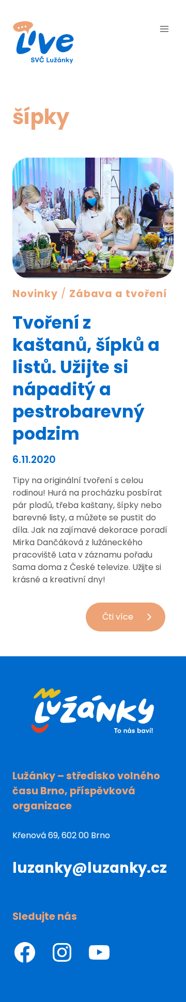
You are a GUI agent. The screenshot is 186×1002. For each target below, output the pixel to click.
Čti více (133, 620)
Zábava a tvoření (118, 294)
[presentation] (93, 218)
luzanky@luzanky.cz (89, 868)
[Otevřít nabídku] (164, 29)
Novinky (35, 294)
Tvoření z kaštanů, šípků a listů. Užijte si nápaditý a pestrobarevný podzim (86, 378)
